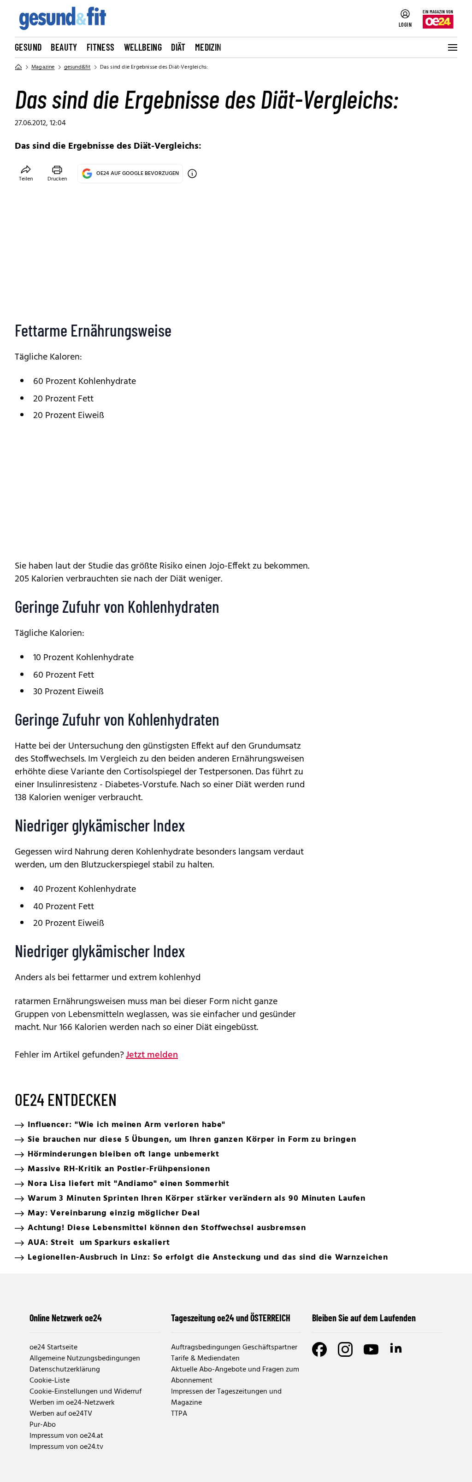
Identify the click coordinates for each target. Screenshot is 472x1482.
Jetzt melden (152, 1055)
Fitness (101, 46)
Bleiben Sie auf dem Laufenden (364, 1317)
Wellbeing (143, 46)
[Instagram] (345, 1349)
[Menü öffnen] (451, 47)
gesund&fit (77, 67)
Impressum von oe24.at (66, 1436)
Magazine (43, 67)
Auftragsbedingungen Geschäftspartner (234, 1348)
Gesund (28, 46)
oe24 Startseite (53, 1348)
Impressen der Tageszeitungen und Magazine (226, 1397)
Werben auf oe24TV (61, 1414)
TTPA (179, 1414)
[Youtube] (371, 1349)
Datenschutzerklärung (65, 1370)
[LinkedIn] (396, 1349)
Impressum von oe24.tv (66, 1447)
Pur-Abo (43, 1425)
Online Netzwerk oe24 (66, 1317)
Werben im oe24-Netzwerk (72, 1403)
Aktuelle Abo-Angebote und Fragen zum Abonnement (235, 1375)
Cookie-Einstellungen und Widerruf (86, 1392)
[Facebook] (319, 1349)
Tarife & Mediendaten (205, 1359)
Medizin (208, 46)
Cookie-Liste (50, 1381)
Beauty (64, 46)
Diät (178, 46)
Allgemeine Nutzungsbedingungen (85, 1359)
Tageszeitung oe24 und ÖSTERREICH (230, 1317)
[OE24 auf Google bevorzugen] (192, 173)
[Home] (18, 67)
